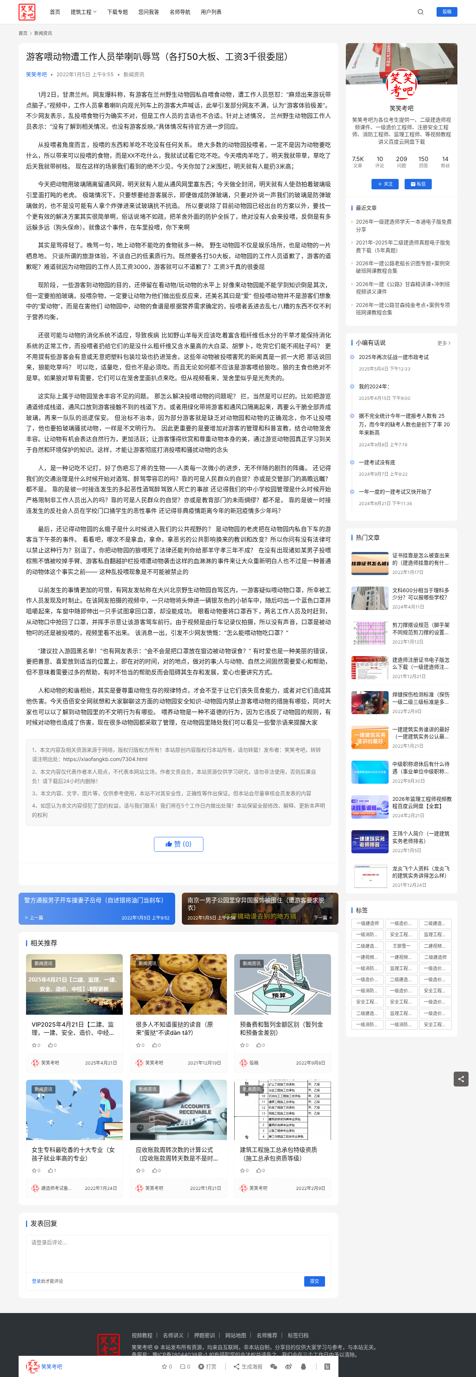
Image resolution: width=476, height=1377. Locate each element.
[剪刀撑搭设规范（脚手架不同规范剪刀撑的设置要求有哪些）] (370, 633)
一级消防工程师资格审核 (404, 1024)
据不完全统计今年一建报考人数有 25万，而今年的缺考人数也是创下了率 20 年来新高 (404, 424)
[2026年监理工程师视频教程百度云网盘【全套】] (370, 807)
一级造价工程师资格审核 (437, 968)
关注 (388, 184)
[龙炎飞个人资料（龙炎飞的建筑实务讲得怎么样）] (370, 876)
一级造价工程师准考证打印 (437, 1002)
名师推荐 (267, 1335)
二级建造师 (435, 957)
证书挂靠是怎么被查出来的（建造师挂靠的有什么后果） (421, 562)
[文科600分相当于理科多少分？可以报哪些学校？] (370, 598)
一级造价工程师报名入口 (437, 1013)
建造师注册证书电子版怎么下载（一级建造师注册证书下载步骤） (421, 667)
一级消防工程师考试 (370, 991)
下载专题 (117, 12)
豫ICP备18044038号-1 (180, 1354)
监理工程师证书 (404, 968)
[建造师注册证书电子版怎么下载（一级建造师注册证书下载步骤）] (370, 668)
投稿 (447, 12)
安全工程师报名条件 (370, 1002)
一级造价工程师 (404, 924)
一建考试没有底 (377, 462)
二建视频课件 (437, 946)
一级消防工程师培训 (370, 935)
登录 (36, 1281)
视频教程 (142, 1335)
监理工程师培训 (437, 935)
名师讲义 (173, 1335)
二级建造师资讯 (370, 1013)
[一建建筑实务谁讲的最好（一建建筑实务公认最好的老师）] (370, 737)
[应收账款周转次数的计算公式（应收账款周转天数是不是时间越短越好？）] (178, 1110)
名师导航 (180, 12)
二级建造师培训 (437, 924)
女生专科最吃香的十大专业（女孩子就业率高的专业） (73, 1154)
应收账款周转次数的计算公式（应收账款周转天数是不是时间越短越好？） (177, 1154)
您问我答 (148, 12)
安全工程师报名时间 (437, 991)
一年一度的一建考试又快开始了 (395, 491)
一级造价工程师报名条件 (370, 979)
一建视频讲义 (369, 957)
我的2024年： (375, 386)
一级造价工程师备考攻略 (404, 991)
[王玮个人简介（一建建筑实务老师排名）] (370, 842)
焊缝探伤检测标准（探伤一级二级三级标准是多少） (421, 701)
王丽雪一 (402, 946)
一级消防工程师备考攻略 (370, 1024)
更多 (442, 343)
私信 (421, 184)
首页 (55, 12)
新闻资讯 (133, 74)
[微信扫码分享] (273, 1366)
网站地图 (235, 1335)
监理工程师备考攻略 (404, 1013)
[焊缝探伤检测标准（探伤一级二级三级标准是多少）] (370, 703)
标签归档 (298, 1335)
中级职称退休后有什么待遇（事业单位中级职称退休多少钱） (421, 771)
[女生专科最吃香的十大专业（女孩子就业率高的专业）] (74, 1110)
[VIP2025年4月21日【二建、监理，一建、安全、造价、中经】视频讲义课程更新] (74, 984)
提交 (314, 1281)
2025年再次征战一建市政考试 (394, 357)
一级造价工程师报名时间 (437, 979)
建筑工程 (81, 12)
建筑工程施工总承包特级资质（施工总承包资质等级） (278, 1154)
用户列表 (211, 12)
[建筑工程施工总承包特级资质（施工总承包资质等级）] (282, 1110)
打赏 (205, 1365)
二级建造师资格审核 (404, 979)
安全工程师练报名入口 (437, 1024)
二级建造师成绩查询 (370, 946)
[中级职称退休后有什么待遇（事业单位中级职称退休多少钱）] (370, 772)
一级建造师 (368, 924)
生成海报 (251, 1366)
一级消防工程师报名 (370, 968)
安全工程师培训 (404, 935)
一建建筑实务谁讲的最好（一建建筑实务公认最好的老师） (421, 736)
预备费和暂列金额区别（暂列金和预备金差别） (281, 1028)
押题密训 (204, 1335)
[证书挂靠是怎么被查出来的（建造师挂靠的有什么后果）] (370, 563)
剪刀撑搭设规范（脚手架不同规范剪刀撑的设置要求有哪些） (421, 632)
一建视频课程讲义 (404, 957)
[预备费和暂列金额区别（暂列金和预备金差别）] (282, 984)
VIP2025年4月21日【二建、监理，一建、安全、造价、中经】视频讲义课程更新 (73, 1029)
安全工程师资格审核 (404, 1002)
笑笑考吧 (36, 74)
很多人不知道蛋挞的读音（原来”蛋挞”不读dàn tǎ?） (174, 1028)
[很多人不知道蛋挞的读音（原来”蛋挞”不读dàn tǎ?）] (178, 984)
